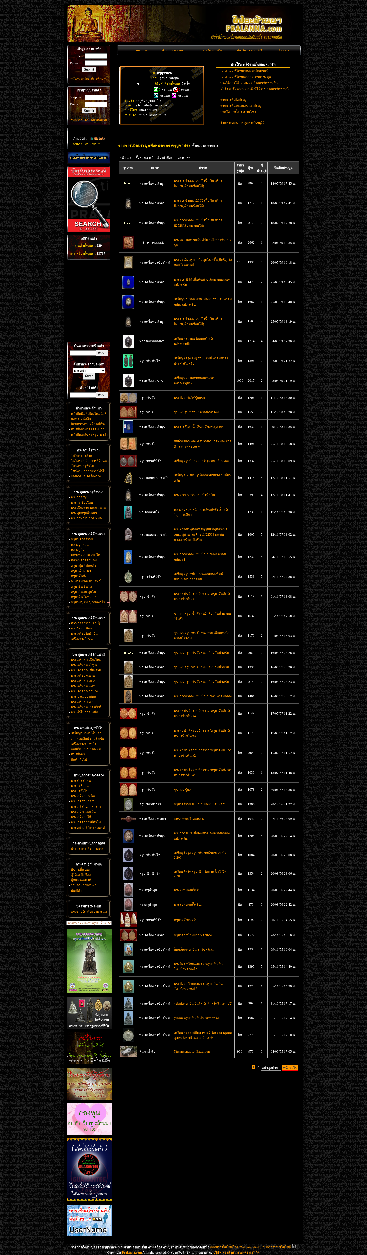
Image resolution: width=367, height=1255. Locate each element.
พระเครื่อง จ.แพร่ (83, 686)
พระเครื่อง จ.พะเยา (84, 681)
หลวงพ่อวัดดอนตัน (84, 560)
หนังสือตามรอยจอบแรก (87, 429)
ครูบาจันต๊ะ (79, 576)
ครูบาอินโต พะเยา (83, 597)
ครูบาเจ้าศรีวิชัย (82, 539)
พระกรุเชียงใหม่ (82, 502)
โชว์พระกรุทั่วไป (82, 466)
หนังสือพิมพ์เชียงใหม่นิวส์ (88, 413)
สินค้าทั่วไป (79, 759)
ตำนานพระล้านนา (173, 50)
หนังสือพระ (79, 754)
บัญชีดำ (76, 890)
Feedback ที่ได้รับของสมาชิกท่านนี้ (244, 71)
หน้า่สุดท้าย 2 (271, 1068)
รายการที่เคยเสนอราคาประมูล (241, 106)
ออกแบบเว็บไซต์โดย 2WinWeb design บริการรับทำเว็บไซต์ (250, 1247)
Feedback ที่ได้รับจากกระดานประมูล (245, 77)
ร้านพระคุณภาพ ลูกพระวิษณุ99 (242, 122)
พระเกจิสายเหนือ (83, 796)
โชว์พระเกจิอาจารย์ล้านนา (90, 461)
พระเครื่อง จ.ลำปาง (84, 691)
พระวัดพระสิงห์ (81, 628)
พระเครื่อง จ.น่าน (83, 675)
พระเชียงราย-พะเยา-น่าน (88, 508)
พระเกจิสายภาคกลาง (86, 806)
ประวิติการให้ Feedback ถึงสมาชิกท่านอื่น (249, 83)
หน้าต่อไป (290, 1068)
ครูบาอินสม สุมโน (83, 592)
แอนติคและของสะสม (86, 749)
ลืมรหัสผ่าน (99, 79)
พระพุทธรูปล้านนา (84, 513)
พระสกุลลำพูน (81, 780)
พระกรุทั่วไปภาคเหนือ (86, 518)
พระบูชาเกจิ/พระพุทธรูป (88, 827)
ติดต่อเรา (285, 50)
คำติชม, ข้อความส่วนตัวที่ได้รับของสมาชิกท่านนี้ (254, 89)
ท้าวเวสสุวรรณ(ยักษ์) (85, 623)
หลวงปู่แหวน (80, 544)
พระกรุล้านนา (80, 785)
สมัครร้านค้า (80, 120)
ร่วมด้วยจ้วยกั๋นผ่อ (83, 885)
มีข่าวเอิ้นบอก (80, 869)
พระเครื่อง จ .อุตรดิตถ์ (86, 707)
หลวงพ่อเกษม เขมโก (85, 555)
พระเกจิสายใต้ (81, 817)
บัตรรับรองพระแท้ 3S (250, 50)
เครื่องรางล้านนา (82, 639)
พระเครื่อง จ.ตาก (82, 702)
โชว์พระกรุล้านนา (83, 455)
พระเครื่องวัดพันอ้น (84, 633)
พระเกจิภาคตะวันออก (86, 812)
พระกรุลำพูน (80, 497)
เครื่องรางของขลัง (83, 744)
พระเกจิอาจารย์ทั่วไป (86, 822)
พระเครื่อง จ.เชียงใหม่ (86, 660)
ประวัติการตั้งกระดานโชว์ (238, 112)
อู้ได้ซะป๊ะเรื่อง (81, 875)
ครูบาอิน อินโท (81, 586)
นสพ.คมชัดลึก (81, 419)
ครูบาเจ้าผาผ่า (81, 571)
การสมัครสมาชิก (211, 50)
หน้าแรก (141, 50)
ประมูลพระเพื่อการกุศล (87, 848)
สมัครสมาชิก (79, 79)
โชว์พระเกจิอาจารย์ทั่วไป (88, 471)
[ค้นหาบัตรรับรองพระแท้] (88, 231)
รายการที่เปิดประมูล (234, 100)
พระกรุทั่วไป (79, 791)
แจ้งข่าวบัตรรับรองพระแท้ (89, 911)
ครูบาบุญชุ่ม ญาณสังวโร (88, 602)
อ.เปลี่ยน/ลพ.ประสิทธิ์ (86, 581)
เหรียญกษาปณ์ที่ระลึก (86, 733)
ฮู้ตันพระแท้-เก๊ (81, 880)
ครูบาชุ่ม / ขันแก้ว (83, 565)
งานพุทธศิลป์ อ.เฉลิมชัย (87, 738)
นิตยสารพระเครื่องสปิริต (88, 424)
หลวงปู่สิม (78, 550)
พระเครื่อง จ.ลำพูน (84, 665)
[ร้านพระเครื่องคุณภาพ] (88, 158)
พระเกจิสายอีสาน (83, 801)
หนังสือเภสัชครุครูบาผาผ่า (89, 434)
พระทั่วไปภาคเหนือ (84, 712)
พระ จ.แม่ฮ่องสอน (83, 696)
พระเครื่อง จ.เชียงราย (86, 670)
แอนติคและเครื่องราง (86, 476)
